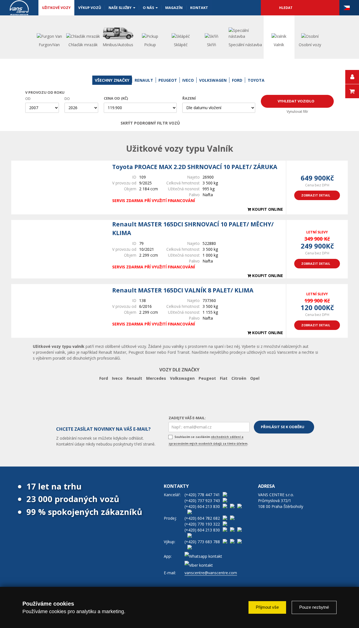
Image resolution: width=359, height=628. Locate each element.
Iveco (117, 378)
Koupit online (267, 209)
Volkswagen (182, 378)
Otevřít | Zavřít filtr (231, 123)
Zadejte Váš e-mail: (187, 417)
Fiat (223, 378)
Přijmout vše (267, 607)
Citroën (238, 378)
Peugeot (207, 378)
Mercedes (156, 378)
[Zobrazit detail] (59, 187)
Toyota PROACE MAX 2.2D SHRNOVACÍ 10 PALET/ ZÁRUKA (194, 167)
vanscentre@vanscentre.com (211, 572)
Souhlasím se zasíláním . (208, 440)
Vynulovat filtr (297, 111)
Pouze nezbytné (314, 607)
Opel (254, 378)
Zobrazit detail (315, 195)
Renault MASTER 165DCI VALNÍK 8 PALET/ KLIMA (182, 290)
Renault (134, 378)
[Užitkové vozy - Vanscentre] (19, 7)
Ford (103, 378)
